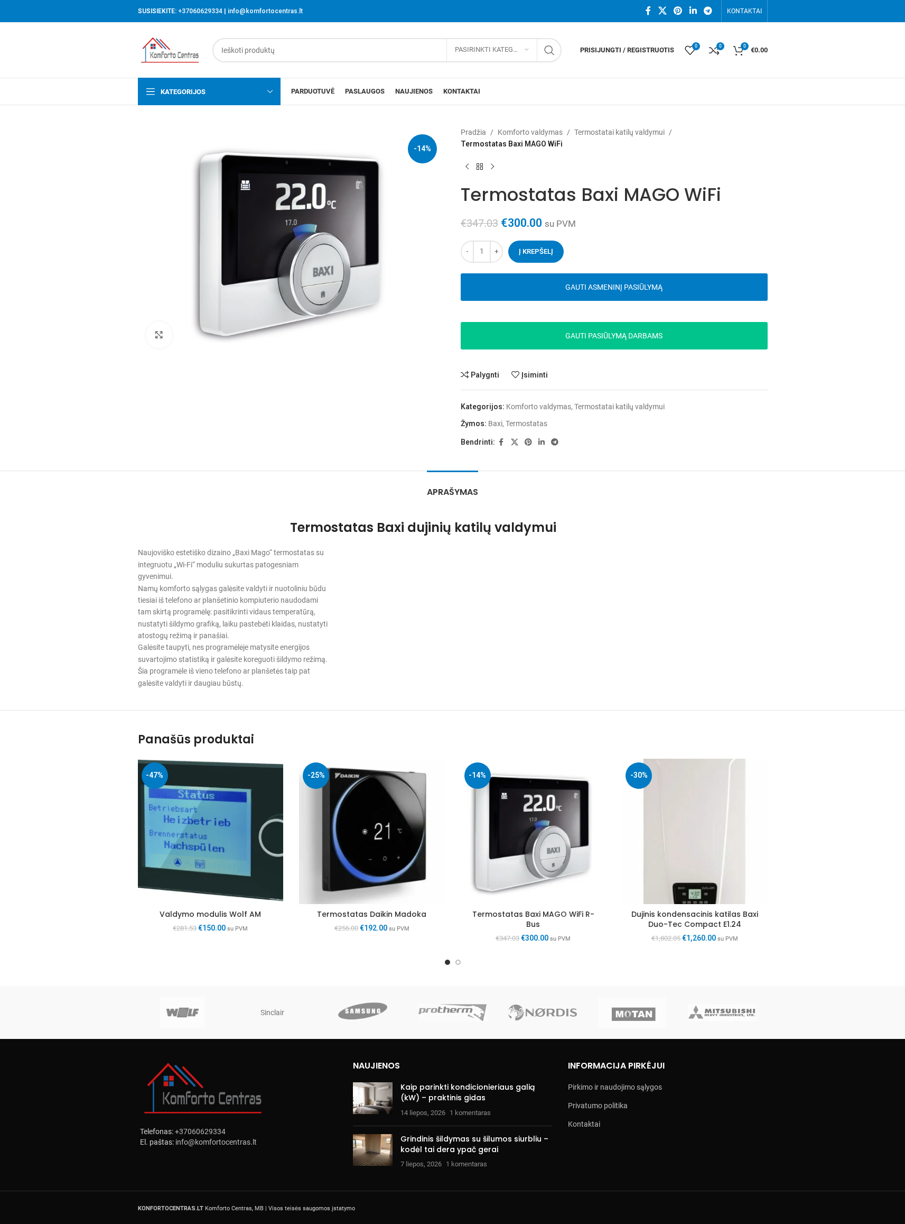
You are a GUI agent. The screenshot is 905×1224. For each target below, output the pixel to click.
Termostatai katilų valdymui (619, 132)
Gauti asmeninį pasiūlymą (614, 287)
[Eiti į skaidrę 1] (447, 962)
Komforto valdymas (530, 132)
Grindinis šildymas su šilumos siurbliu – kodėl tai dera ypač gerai (474, 1144)
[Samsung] (362, 1012)
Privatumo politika (598, 1105)
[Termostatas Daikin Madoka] (372, 832)
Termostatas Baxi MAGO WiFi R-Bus (533, 919)
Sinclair (272, 1012)
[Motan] (632, 1012)
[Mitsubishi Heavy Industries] (722, 1012)
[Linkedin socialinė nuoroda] (693, 11)
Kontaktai (584, 1124)
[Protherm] (452, 1012)
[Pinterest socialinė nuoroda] (678, 11)
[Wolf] (183, 1012)
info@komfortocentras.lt (265, 11)
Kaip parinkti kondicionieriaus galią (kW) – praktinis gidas (467, 1092)
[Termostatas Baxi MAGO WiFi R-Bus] (534, 832)
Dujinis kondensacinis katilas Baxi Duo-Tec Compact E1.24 (694, 919)
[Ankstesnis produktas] (467, 167)
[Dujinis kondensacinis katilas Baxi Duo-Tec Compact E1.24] (695, 832)
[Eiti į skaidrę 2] (458, 962)
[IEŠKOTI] (549, 50)
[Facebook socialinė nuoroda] (648, 11)
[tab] (452, 487)
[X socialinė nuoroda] (662, 11)
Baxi (495, 423)
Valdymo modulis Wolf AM (210, 914)
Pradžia (473, 132)
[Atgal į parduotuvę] (479, 167)
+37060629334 (200, 11)
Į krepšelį (536, 251)
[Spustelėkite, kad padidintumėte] (159, 334)
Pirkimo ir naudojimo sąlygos (615, 1087)
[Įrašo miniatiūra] (373, 1100)
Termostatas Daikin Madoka (371, 914)
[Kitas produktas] (492, 167)
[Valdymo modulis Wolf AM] (211, 832)
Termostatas (526, 423)
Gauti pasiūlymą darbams (614, 336)
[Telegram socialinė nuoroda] (707, 11)
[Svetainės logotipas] (170, 49)
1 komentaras (470, 1113)
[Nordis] (542, 1012)
